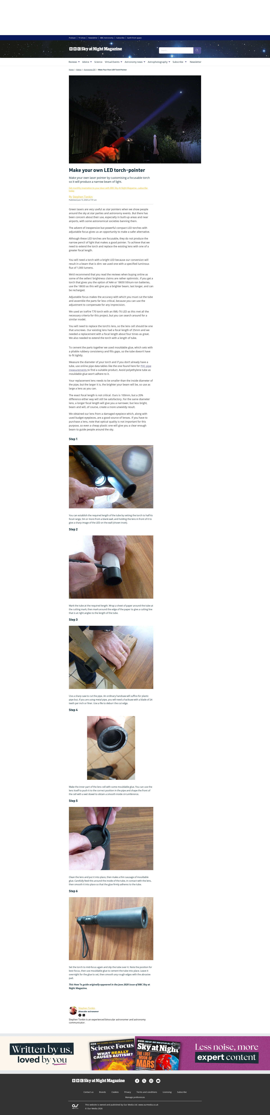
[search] (197, 50)
